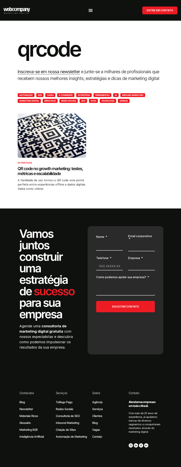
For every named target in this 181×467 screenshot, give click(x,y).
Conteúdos (26, 393)
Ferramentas (102, 95)
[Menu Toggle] (90, 10)
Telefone (102, 258)
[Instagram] (131, 445)
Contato (134, 393)
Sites (93, 101)
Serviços (61, 393)
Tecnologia (107, 101)
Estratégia (84, 95)
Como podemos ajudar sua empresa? (121, 277)
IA (116, 95)
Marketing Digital (29, 101)
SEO (83, 101)
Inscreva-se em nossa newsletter (49, 71)
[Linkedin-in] (136, 445)
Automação (26, 95)
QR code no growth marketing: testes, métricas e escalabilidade (50, 171)
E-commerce (66, 95)
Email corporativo (140, 236)
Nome (100, 237)
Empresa (134, 258)
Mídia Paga (50, 101)
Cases (50, 95)
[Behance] (146, 445)
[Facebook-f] (141, 445)
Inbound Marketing (132, 95)
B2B (40, 95)
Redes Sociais (68, 101)
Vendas (124, 101)
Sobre (96, 393)
